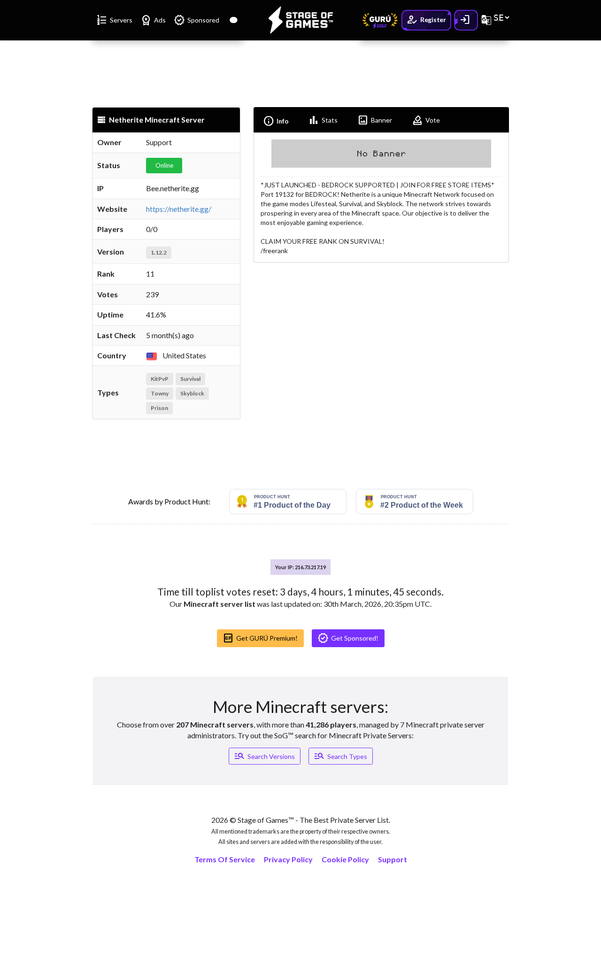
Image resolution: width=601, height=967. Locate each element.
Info (276, 121)
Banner (374, 120)
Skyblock (192, 393)
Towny (160, 393)
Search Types (340, 756)
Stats (323, 120)
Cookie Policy (345, 859)
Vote (426, 120)
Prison (159, 407)
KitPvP (160, 378)
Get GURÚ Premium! (260, 638)
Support (392, 859)
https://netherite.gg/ (178, 208)
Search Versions (264, 756)
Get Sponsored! (347, 638)
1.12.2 (159, 252)
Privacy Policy (288, 859)
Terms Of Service (224, 859)
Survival (190, 378)
